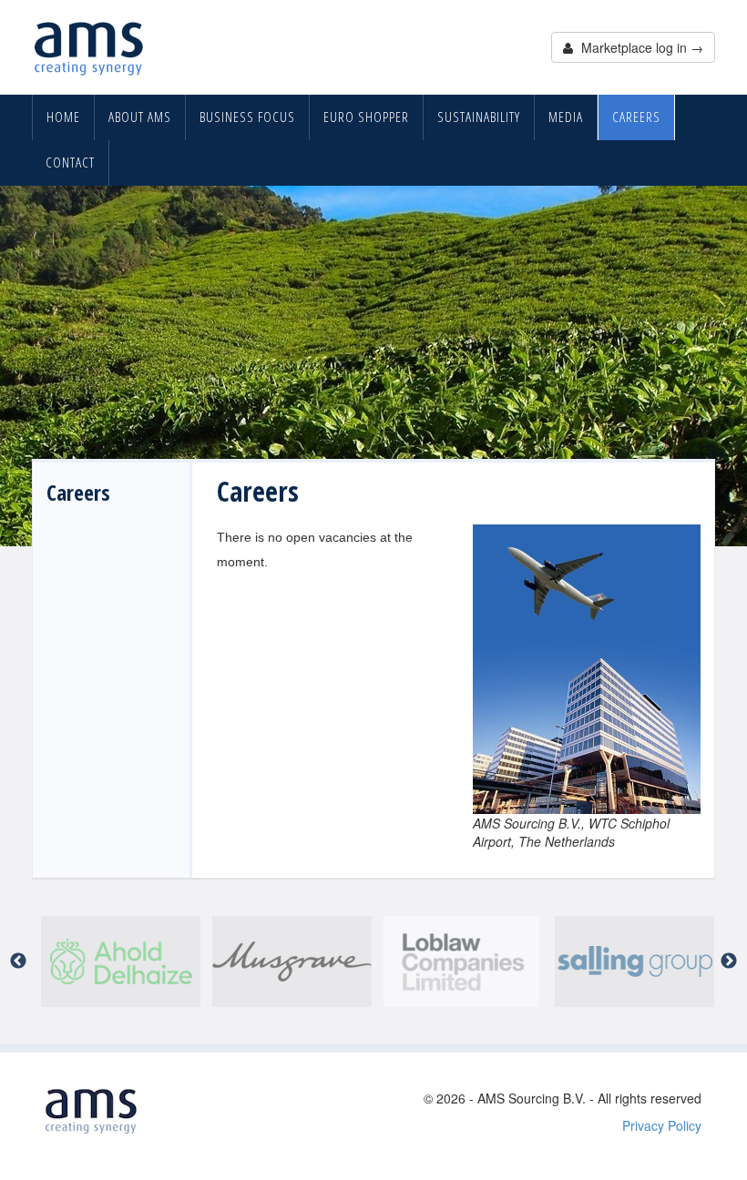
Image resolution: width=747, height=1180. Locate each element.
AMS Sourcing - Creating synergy (89, 47)
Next (729, 961)
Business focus (247, 117)
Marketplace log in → (640, 47)
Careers (636, 117)
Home (63, 117)
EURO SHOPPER (366, 117)
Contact (70, 162)
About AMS (139, 117)
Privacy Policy (661, 1125)
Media (565, 117)
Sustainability (478, 117)
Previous (18, 961)
